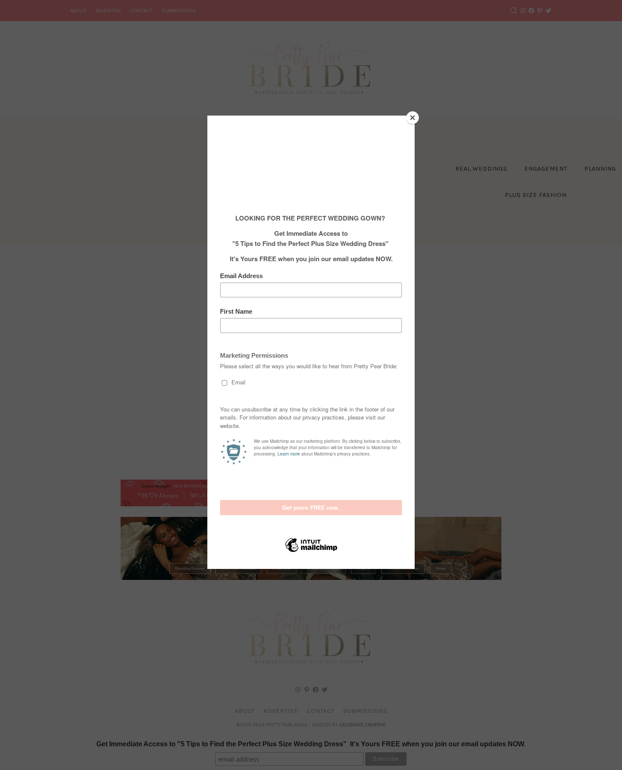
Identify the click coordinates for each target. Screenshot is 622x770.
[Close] (412, 117)
